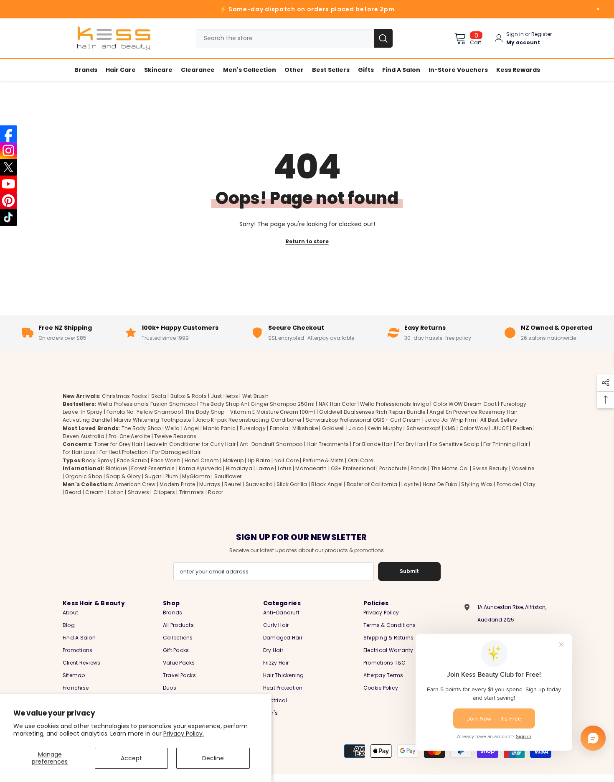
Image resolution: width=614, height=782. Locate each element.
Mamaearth (311, 468)
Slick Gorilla (292, 484)
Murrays (210, 484)
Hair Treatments (328, 444)
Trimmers (191, 492)
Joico (356, 428)
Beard (73, 492)
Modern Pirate (177, 484)
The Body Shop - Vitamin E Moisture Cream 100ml (250, 411)
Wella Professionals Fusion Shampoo (146, 404)
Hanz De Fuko (440, 484)
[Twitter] (8, 167)
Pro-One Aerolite (129, 436)
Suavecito (259, 484)
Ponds (419, 468)
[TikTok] (8, 217)
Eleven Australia (83, 436)
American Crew (135, 484)
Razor (215, 492)
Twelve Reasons (175, 436)
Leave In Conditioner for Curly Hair (191, 444)
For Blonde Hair (373, 444)
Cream (94, 492)
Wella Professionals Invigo (394, 404)
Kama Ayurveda (200, 468)
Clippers (164, 492)
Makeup (233, 460)
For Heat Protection (123, 452)
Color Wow (473, 428)
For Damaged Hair (176, 452)
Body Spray (97, 460)
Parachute (392, 468)
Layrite (410, 484)
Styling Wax (476, 484)
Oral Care (360, 460)
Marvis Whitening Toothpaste (152, 419)
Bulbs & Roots (188, 396)
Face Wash (165, 460)
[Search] (294, 38)
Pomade (508, 484)
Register (541, 34)
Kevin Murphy (385, 428)
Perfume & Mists (323, 460)
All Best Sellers (499, 419)
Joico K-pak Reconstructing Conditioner (248, 419)
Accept (131, 758)
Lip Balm (259, 460)
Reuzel (232, 484)
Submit (409, 571)
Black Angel (327, 484)
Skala (159, 396)
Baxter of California (372, 484)
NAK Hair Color (337, 404)
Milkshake (305, 428)
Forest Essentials (153, 468)
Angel (191, 428)
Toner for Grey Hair (118, 444)
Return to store (307, 241)
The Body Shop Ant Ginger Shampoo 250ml (257, 404)
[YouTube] (8, 184)
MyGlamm (196, 476)
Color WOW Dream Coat (465, 404)
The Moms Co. (450, 468)
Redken (522, 428)
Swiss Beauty (489, 468)
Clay (529, 484)
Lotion (115, 492)
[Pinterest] (8, 200)
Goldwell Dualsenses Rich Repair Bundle (372, 411)
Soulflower (227, 476)
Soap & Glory (123, 476)
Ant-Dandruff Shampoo (271, 444)
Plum (171, 476)
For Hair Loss (79, 452)
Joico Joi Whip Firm (450, 419)
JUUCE (500, 428)
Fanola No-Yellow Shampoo (144, 411)
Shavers (139, 492)
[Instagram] (8, 150)
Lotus (285, 468)
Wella (172, 428)
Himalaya (239, 468)
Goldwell (333, 428)
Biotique (116, 468)
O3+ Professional (353, 468)
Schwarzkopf (423, 428)
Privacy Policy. (183, 733)
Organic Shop (83, 476)
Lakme (265, 468)
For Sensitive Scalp (455, 444)
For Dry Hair (411, 444)
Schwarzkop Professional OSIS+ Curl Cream (363, 419)
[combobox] (285, 38)
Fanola (279, 428)
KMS (449, 428)
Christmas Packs (124, 396)
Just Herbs (224, 396)
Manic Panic (219, 428)
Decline (213, 758)
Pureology (253, 428)
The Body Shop (141, 428)
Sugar (153, 476)
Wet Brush (255, 396)
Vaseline (523, 468)
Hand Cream (202, 460)
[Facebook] (8, 133)
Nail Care (286, 460)
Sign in (515, 34)
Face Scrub (132, 460)
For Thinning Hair (505, 444)
